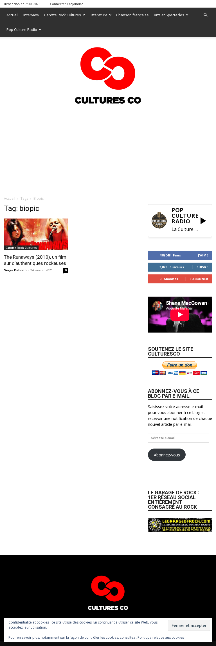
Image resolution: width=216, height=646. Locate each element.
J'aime (203, 255)
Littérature (98, 14)
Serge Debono (15, 270)
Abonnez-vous (167, 455)
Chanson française (132, 14)
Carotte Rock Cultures (62, 14)
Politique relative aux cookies (161, 637)
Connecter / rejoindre (66, 4)
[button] (205, 15)
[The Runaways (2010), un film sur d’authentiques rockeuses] (36, 234)
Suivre (202, 267)
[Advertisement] (108, 149)
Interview (31, 14)
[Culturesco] (108, 72)
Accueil (12, 14)
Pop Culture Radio (21, 29)
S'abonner (199, 279)
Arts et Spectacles (169, 14)
